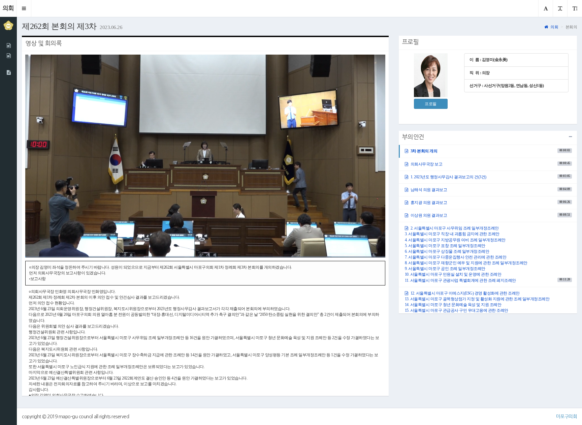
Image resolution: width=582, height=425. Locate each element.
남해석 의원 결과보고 (490, 189)
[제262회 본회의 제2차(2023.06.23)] (8, 56)
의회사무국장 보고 (490, 163)
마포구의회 (566, 416)
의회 (554, 27)
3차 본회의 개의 (490, 151)
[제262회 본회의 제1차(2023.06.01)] (8, 45)
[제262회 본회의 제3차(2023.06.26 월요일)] (8, 72)
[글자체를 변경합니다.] (545, 8)
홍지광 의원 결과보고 (490, 202)
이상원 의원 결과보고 (490, 215)
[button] (24, 8)
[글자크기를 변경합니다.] (560, 8)
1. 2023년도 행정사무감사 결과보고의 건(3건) (490, 176)
